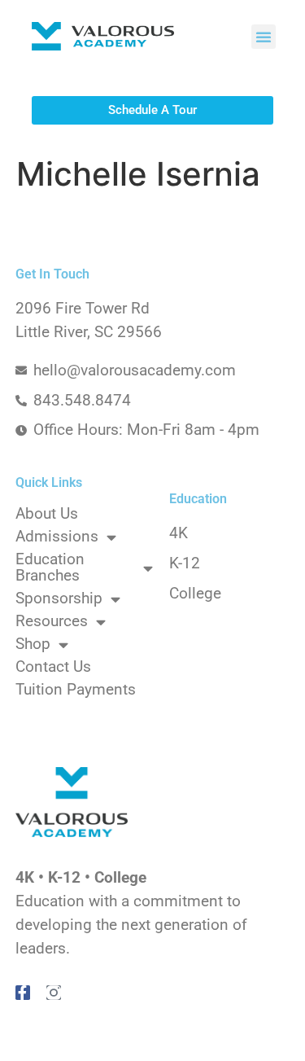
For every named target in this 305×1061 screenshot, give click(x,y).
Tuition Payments (75, 690)
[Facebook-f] (22, 992)
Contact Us (53, 667)
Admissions (56, 536)
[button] (263, 36)
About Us (46, 514)
